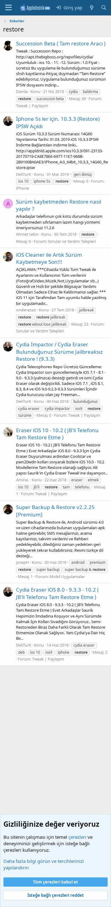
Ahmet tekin (27, 234)
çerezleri (77, 837)
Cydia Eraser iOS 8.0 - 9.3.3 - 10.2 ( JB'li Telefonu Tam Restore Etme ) (57, 593)
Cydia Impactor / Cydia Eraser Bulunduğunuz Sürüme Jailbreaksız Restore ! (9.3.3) (59, 352)
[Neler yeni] (91, 7)
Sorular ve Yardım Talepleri (72, 241)
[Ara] (104, 7)
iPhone (22, 188)
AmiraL (22, 480)
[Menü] (8, 7)
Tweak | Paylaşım (32, 105)
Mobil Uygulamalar (67, 576)
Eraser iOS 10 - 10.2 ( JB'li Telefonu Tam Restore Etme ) (57, 434)
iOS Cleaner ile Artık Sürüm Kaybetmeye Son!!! (49, 258)
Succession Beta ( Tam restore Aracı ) (60, 43)
